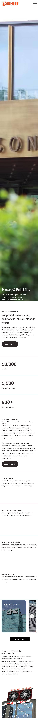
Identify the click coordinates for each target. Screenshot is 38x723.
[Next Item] (32, 616)
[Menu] (34, 3)
